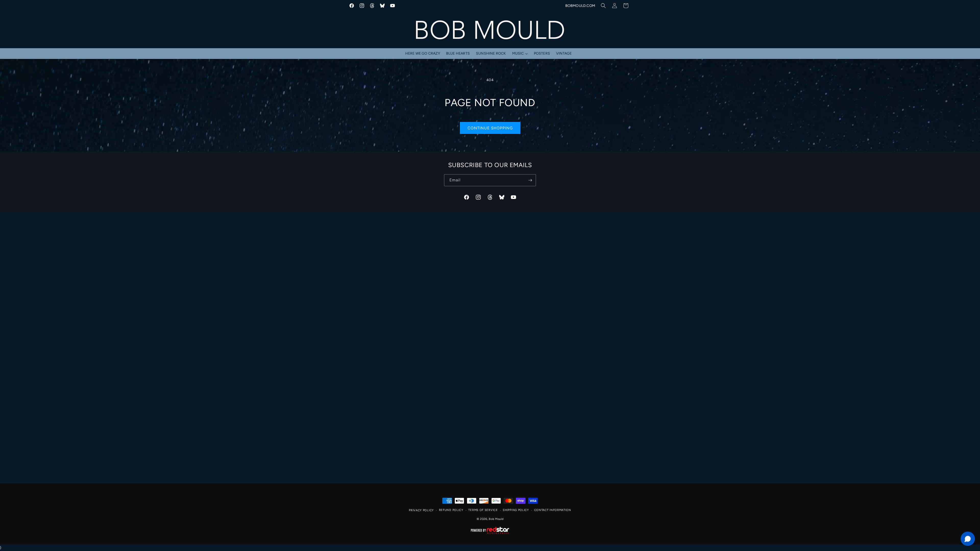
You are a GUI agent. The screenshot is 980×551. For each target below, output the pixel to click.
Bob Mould (496, 519)
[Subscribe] (530, 180)
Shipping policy (516, 510)
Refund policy (451, 510)
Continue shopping (490, 128)
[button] (603, 5)
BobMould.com (580, 6)
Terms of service (483, 510)
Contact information (552, 510)
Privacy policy (421, 510)
